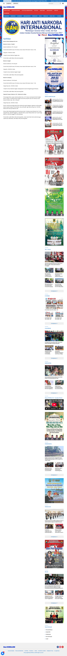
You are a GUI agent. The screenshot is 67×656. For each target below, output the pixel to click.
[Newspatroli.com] (8, 7)
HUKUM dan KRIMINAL (16, 10)
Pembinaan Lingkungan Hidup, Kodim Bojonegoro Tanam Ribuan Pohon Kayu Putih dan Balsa (49, 531)
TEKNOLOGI (45, 16)
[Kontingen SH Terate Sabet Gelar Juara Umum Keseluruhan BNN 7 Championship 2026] (54, 335)
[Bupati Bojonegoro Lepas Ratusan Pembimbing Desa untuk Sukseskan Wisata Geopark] (59, 464)
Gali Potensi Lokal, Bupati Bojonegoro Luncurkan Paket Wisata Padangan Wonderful (48, 469)
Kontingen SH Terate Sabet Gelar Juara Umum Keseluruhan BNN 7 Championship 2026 (53, 343)
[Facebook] (58, 647)
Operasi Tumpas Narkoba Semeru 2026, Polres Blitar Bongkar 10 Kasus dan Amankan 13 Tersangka (53, 264)
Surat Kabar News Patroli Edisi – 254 (51, 309)
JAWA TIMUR (42, 10)
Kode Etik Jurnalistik (42, 650)
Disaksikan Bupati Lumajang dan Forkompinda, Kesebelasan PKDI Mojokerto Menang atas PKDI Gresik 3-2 (48, 353)
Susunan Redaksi (11, 650)
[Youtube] (63, 647)
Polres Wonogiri (49, 636)
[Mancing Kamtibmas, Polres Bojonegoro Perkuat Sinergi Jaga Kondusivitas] (49, 280)
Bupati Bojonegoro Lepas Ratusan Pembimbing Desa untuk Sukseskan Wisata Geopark (58, 469)
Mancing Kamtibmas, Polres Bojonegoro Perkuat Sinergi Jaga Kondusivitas (49, 285)
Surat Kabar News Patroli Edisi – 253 (48, 318)
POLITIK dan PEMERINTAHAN (27, 10)
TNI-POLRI (36, 10)
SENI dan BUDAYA (27, 16)
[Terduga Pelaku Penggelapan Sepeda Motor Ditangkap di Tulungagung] (48, 107)
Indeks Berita (15, 3)
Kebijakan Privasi (50, 650)
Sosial (47, 638)
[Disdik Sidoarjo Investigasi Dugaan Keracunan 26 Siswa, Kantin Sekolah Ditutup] (59, 382)
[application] (54, 404)
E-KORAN (59, 16)
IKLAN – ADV (52, 16)
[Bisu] (60, 408)
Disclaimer (31, 650)
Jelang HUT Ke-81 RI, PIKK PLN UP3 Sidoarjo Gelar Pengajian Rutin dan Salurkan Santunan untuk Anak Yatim (49, 597)
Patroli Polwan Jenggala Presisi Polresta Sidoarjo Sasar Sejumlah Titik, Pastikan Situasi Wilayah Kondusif (49, 275)
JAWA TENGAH (49, 10)
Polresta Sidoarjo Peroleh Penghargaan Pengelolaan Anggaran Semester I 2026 (57, 124)
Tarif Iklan (26, 650)
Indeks (36, 650)
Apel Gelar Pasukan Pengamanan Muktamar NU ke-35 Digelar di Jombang (58, 275)
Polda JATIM (48, 632)
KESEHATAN (13, 16)
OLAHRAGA (19, 16)
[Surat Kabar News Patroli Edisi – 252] (59, 314)
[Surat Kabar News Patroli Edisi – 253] (49, 314)
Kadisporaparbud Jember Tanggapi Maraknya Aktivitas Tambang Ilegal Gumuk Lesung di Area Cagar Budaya (54, 459)
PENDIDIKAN (6, 16)
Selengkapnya (54, 291)
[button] (60, 3)
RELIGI (40, 16)
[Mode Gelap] (63, 3)
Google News (9, 3)
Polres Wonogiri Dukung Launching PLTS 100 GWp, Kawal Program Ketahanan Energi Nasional (59, 285)
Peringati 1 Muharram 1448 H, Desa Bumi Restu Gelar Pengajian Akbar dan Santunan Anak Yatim (59, 597)
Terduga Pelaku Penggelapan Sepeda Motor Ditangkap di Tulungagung (57, 107)
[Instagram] (60, 647)
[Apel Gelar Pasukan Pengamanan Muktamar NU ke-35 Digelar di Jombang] (59, 270)
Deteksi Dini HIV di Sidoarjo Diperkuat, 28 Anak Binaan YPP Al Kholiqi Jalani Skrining (53, 377)
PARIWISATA (34, 16)
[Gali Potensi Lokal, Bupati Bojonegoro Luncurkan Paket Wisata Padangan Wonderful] (49, 464)
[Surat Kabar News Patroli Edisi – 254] (54, 303)
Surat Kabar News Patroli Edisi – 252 (58, 318)
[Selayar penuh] (62, 408)
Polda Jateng (48, 634)
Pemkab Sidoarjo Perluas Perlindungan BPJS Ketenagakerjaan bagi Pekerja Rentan (49, 387)
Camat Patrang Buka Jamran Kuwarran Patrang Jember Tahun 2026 (57, 112)
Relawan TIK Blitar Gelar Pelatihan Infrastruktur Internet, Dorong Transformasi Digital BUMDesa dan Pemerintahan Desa (59, 531)
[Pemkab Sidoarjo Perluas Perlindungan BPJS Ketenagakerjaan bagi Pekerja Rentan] (49, 382)
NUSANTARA (6, 13)
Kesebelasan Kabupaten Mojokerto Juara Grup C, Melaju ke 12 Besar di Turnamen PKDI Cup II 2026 (59, 353)
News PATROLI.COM (32, 652)
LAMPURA (56, 10)
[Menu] (4, 3)
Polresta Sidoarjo (49, 629)
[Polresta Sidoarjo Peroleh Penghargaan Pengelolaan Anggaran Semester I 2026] (48, 125)
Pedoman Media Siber (19, 650)
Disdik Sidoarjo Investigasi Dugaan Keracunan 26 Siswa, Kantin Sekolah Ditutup (59, 387)
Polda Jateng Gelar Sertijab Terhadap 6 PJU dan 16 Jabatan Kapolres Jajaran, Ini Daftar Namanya (54, 521)
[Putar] (46, 408)
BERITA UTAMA (7, 10)
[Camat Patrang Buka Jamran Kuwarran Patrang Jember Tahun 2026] (48, 113)
